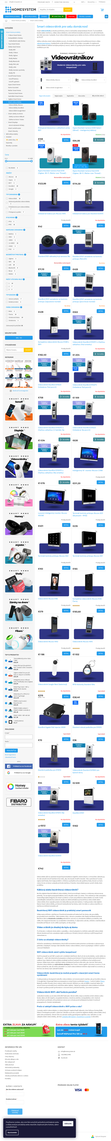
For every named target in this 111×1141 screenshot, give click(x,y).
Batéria (12, 234)
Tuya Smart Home (14, 44)
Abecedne (81, 96)
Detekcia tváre (15, 302)
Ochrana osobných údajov (13, 1070)
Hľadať (68, 10)
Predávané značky (44, 2)
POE (11, 249)
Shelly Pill (12, 73)
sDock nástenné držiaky (16, 125)
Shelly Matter (13, 58)
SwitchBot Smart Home (15, 96)
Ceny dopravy (9, 1056)
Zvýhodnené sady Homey (17, 41)
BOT (11, 183)
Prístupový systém (16, 212)
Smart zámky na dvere (15, 114)
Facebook (64, 1058)
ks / (19, 338)
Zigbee (12, 259)
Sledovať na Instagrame (20, 391)
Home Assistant (13, 87)
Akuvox (13, 177)
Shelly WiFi (12, 50)
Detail (66, 140)
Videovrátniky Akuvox (16, 105)
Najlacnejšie (59, 96)
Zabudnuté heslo (10, 757)
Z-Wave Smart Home (14, 35)
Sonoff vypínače (14, 82)
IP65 (12, 225)
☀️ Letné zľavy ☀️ (12, 140)
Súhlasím (68, 1123)
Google (12, 189)
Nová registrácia (10, 755)
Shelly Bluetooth (14, 61)
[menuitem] (12, 16)
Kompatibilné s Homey (15, 38)
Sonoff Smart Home (14, 76)
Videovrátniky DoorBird (16, 108)
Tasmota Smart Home (15, 93)
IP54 (11, 221)
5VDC (12, 237)
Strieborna (13, 320)
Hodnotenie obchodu (61, 2)
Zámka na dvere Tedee (16, 119)
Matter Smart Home (14, 90)
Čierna (12, 314)
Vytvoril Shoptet (100, 1136)
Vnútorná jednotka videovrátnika (19, 203)
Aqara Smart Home (14, 85)
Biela (12, 311)
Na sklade (13, 168)
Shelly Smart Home (14, 47)
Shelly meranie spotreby (17, 70)
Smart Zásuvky (13, 131)
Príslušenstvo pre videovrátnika (19, 208)
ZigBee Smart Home (14, 99)
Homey (87, 981)
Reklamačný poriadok (12, 1073)
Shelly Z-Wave (13, 53)
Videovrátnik (14, 198)
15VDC (12, 246)
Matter (12, 274)
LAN (12, 265)
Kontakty (8, 1079)
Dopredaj (9, 143)
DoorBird (13, 186)
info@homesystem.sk (68, 1051)
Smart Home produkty (13, 32)
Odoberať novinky (15, 1111)
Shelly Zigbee (13, 55)
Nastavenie (12, 1132)
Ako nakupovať (10, 1062)
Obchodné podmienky (12, 1067)
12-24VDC (13, 243)
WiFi (12, 262)
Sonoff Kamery (13, 79)
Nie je (12, 271)
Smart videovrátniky (14, 102)
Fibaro (102, 981)
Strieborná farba (16, 317)
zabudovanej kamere (44, 43)
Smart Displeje (13, 122)
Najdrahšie (70, 96)
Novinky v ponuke (11, 146)
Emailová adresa (11, 1099)
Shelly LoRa (12, 67)
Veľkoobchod (9, 1065)
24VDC (12, 240)
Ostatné (8, 137)
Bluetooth (13, 268)
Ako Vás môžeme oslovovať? (15, 1089)
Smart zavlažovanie (14, 128)
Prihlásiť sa (11, 750)
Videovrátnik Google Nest (17, 111)
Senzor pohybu (15, 299)
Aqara (12, 180)
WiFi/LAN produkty (12, 134)
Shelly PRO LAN (14, 64)
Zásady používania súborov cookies (16, 1076)
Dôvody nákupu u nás (12, 1059)
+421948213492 (66, 1055)
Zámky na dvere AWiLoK (16, 117)
